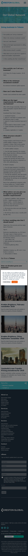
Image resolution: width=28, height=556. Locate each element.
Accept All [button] (15, 281)
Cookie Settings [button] (7, 281)
